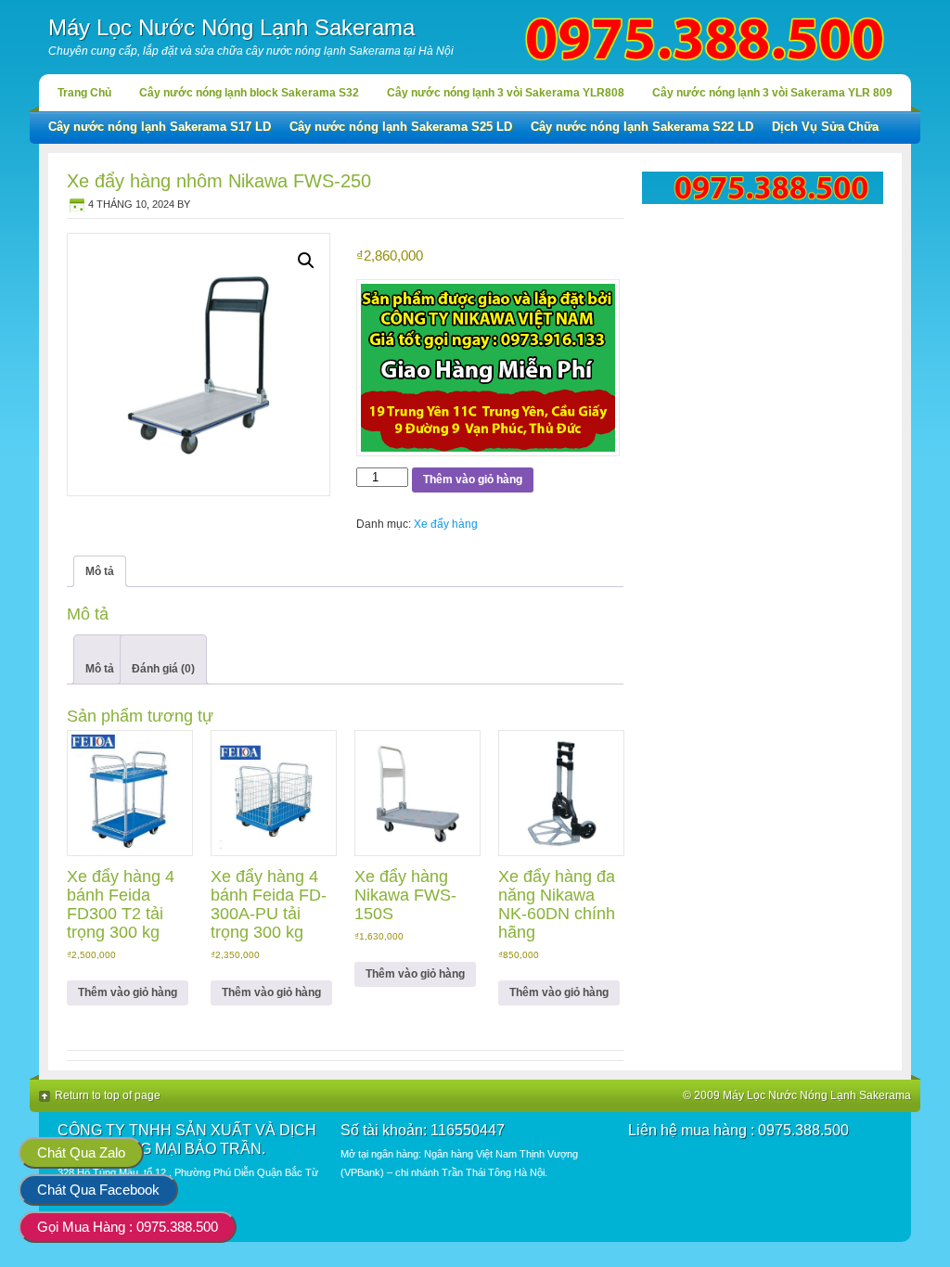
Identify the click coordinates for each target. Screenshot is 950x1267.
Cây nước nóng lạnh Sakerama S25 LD (400, 127)
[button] (306, 260)
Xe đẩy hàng (446, 524)
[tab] (99, 659)
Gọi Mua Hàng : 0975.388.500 (127, 1227)
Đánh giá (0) (163, 668)
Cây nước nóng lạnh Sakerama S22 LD (642, 127)
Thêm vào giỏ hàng (472, 479)
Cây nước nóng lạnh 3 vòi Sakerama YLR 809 (772, 92)
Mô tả (99, 668)
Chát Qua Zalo (81, 1152)
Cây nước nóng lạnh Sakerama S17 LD (159, 127)
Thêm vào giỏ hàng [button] (127, 992)
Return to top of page (107, 1095)
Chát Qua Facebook (98, 1189)
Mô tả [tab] (99, 571)
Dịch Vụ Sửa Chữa (825, 127)
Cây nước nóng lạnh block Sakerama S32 (249, 92)
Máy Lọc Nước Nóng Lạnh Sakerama (231, 27)
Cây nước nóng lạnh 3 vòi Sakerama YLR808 (505, 92)
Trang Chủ (84, 92)
